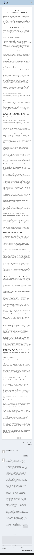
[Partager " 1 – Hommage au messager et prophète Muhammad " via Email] (20, 438)
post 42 (12, 323)
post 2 (25, 431)
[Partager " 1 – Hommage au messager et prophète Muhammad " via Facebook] (17, 438)
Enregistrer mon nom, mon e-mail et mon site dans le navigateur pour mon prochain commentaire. (16, 548)
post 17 (9, 104)
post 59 (23, 409)
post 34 (9, 107)
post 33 (4, 106)
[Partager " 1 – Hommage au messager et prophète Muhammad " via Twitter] (19, 438)
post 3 (19, 201)
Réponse (25, 455)
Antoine (12, 12)
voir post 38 (21, 311)
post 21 (10, 189)
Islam (19, 12)
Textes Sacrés (22, 12)
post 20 (22, 412)
